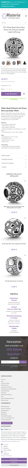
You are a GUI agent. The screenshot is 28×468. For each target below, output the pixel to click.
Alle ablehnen (14, 462)
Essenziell (6, 444)
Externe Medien (7, 450)
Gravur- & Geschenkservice (7, 418)
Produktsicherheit (7, 159)
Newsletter (3, 412)
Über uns (3, 379)
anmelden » (23, 362)
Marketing (6, 448)
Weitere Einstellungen (6, 455)
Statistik (6, 446)
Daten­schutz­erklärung (6, 394)
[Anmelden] (2, 9)
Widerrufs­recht (4, 400)
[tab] (14, 155)
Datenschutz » (16, 365)
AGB (2, 396)
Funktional (6, 454)
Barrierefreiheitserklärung (7, 398)
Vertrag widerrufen (6, 423)
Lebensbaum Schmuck (6, 387)
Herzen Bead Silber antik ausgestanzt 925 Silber (14, 243)
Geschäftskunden (5, 390)
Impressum (3, 392)
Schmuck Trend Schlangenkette (8, 389)
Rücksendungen (5, 410)
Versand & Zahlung (8, 163)
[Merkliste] (8, 9)
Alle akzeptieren (14, 459)
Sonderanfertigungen (6, 416)
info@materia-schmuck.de (14, 323)
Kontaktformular (5, 406)
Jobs (2, 381)
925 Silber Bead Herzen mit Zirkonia (14, 281)
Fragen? (4, 167)
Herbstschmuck (5, 385)
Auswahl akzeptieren (14, 465)
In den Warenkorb (11, 94)
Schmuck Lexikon (5, 383)
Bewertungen (6, 155)
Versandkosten (12, 81)
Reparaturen (4, 414)
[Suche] (25, 22)
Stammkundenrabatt (6, 419)
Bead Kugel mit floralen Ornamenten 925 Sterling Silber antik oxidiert (14, 207)
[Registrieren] (5, 9)
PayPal (5, 452)
